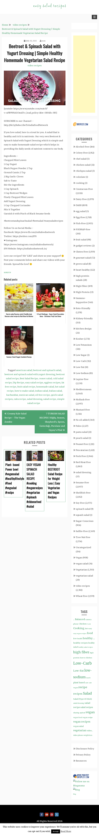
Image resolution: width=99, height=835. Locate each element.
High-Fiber (81, 286)
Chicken (82, 624)
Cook (89, 624)
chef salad (81, 159)
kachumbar (12, 395)
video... (90, 730)
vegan (90, 712)
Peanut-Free (82, 444)
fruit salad (81, 239)
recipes (77, 693)
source (7, 272)
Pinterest (52, 814)
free (75, 638)
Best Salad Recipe (29, 378)
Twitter (57, 814)
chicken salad (83, 165)
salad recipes (86, 707)
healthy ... (89, 638)
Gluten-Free (82, 251)
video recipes (35, 65)
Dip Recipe (18, 382)
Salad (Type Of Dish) (82, 699)
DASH (79, 205)
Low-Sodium (82, 373)
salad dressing (34, 399)
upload (82, 713)
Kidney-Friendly (84, 318)
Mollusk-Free (83, 399)
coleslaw (80, 177)
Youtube (47, 814)
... (74, 619)
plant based (79, 682)
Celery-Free (82, 152)
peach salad (82, 438)
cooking (80, 183)
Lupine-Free (82, 379)
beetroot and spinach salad (47, 370)
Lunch (88, 678)
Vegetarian (81, 569)
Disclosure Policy (85, 748)
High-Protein (82, 292)
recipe (82, 687)
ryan (43, 41)
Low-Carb (81, 361)
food (90, 633)
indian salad (41, 391)
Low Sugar (81, 355)
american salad (24, 370)
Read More (66, 831)
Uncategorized (83, 547)
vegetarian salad (84, 575)
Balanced (80, 619)
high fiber (81, 652)
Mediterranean (83, 389)
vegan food (77, 717)
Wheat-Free (82, 596)
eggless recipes (52, 382)
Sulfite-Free (82, 531)
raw (86, 683)
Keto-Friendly (83, 308)
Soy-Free (80, 503)
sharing (76, 713)
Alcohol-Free (82, 146)
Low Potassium (84, 345)
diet (86, 628)
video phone (78, 735)
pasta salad (82, 432)
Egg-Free (80, 217)
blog (74, 794)
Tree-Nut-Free (83, 537)
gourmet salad (83, 257)
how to (83, 658)
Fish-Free (81, 223)
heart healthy (83, 270)
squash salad (82, 515)
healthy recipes (80, 643)
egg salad (81, 211)
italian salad (55, 391)
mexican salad (26, 395)
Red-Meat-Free (83, 462)
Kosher (79, 339)
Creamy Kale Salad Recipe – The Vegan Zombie (15, 417)
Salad (87, 693)
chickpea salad (84, 171)
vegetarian (79, 730)
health (79, 639)
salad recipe (49, 399)
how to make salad (24, 391)
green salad (82, 264)
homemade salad (45, 386)
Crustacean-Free (84, 189)
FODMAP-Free (83, 229)
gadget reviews (84, 245)
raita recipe (20, 399)
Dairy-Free (81, 199)
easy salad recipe (34, 382)
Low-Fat (80, 367)
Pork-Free (81, 456)
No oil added (82, 420)
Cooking (78, 628)
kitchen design (84, 328)
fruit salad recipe (26, 386)
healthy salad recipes (85, 647)
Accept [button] (56, 831)
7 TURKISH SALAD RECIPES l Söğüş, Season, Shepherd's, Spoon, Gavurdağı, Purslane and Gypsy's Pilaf (52, 421)
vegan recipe (88, 717)
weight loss (87, 735)
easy (90, 628)
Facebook (42, 814)
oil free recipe (42, 395)
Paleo (78, 426)
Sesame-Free (82, 482)
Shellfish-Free (83, 492)
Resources (81, 760)
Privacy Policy (83, 754)
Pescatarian (82, 450)
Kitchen (89, 658)
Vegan (79, 557)
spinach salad (83, 509)
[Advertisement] (84, 74)
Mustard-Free (83, 409)
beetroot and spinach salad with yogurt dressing (30, 374)
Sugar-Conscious (84, 521)
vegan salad (82, 563)
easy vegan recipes (79, 633)
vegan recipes (81, 721)
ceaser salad (45, 378)
